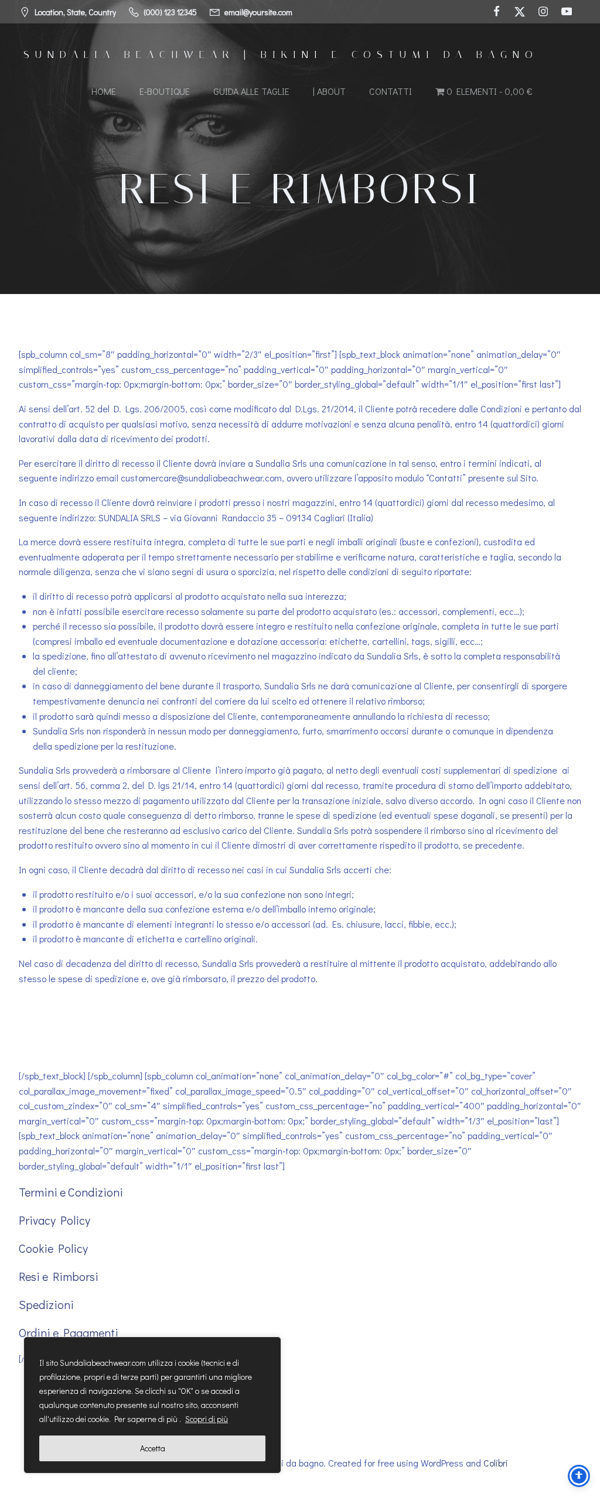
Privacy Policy (54, 1220)
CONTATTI (390, 91)
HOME (103, 91)
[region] (152, 1405)
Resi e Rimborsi (58, 1276)
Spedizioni (46, 1304)
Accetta (152, 1448)
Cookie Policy (53, 1248)
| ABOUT (329, 91)
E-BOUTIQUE (164, 91)
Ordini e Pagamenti (68, 1332)
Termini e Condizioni (71, 1191)
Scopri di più (206, 1418)
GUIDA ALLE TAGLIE (251, 91)
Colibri (495, 1463)
